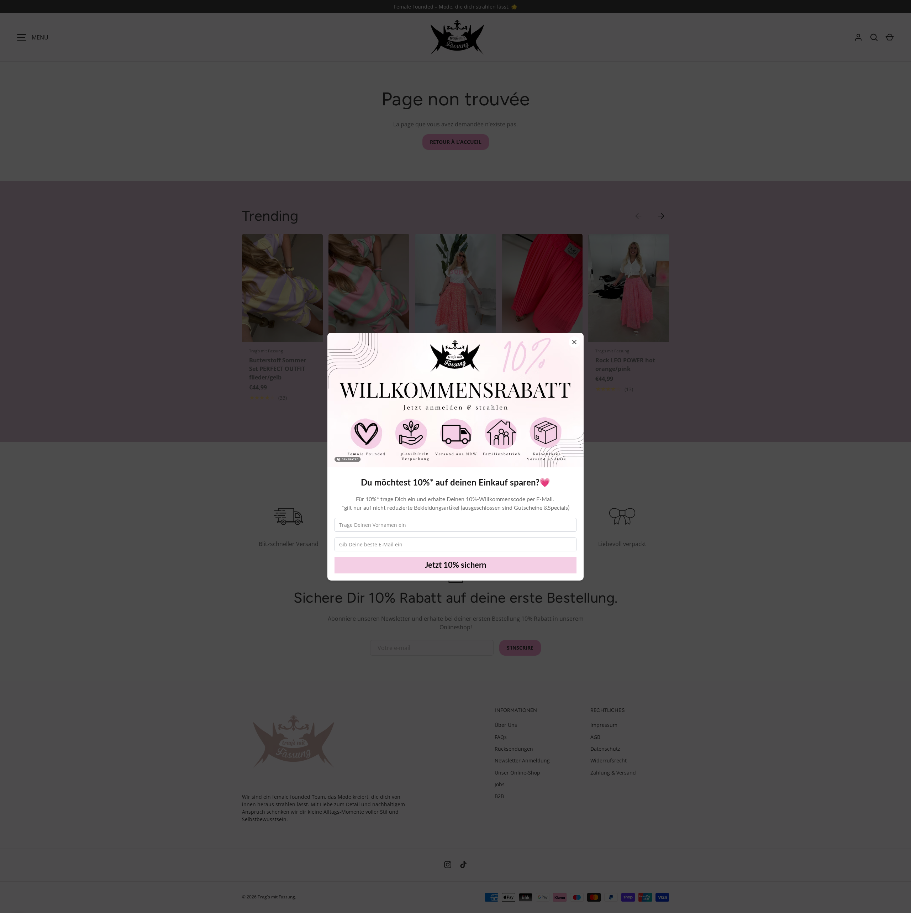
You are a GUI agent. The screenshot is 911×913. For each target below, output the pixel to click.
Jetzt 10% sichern (455, 565)
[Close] (574, 342)
